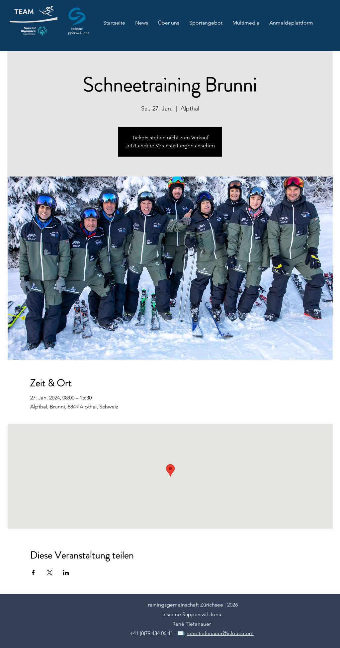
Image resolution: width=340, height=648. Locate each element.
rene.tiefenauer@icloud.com (220, 633)
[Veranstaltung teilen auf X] (49, 572)
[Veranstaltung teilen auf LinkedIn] (66, 572)
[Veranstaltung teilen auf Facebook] (33, 572)
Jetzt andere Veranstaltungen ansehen (170, 145)
